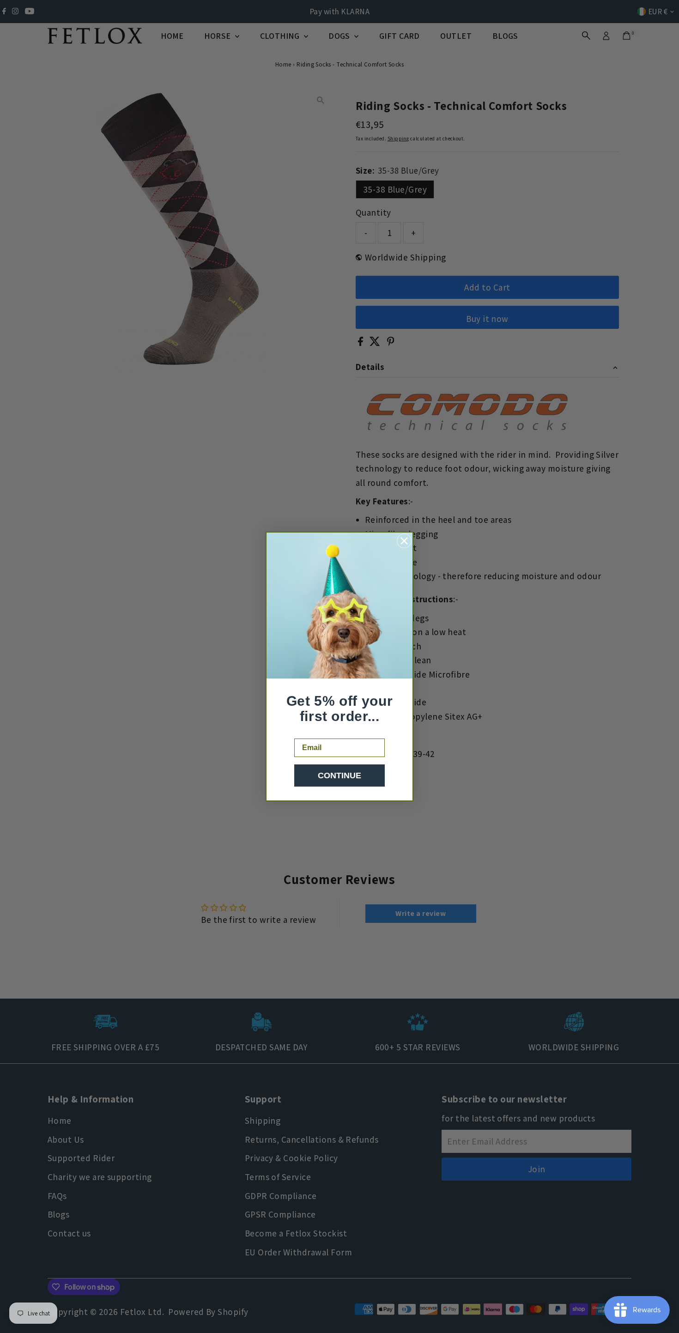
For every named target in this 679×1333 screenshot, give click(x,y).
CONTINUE (339, 775)
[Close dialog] (404, 540)
